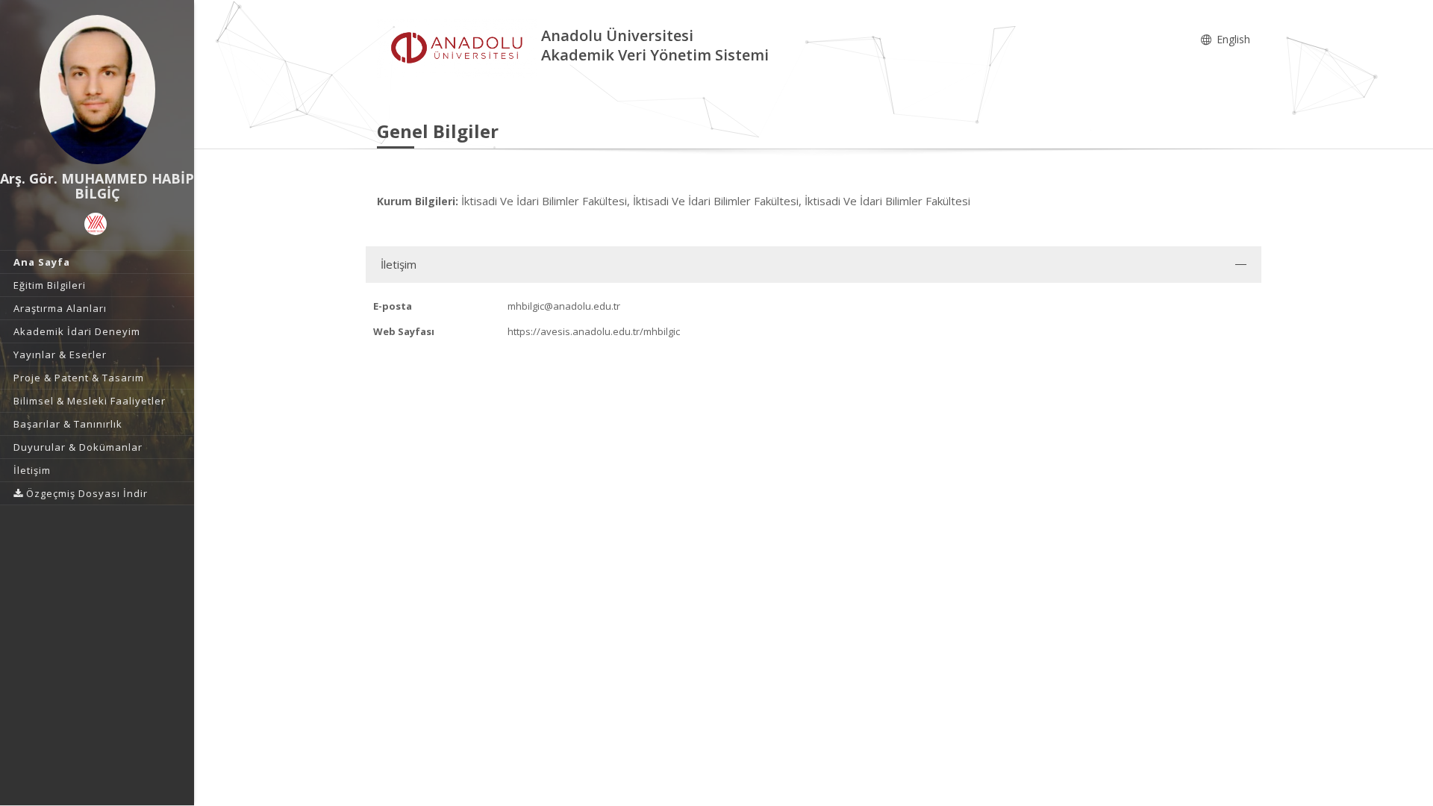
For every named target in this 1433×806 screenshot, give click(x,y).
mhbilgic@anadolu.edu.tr (564, 306)
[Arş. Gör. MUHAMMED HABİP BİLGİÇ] (97, 89)
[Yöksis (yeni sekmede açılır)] (95, 224)
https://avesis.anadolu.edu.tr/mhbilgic (594, 331)
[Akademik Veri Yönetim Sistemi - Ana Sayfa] (459, 47)
